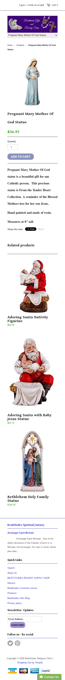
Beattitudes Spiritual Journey (25, 525)
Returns (11, 583)
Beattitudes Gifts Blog (18, 598)
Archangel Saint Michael (20, 533)
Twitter (10, 643)
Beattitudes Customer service (22, 588)
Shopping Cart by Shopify (30, 662)
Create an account (36, 5)
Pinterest (11, 593)
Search (11, 568)
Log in (22, 5)
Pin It (41, 229)
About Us (12, 573)
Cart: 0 (55, 5)
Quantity (11, 141)
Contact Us (51, 676)
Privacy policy (14, 603)
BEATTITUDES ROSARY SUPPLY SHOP (28, 578)
